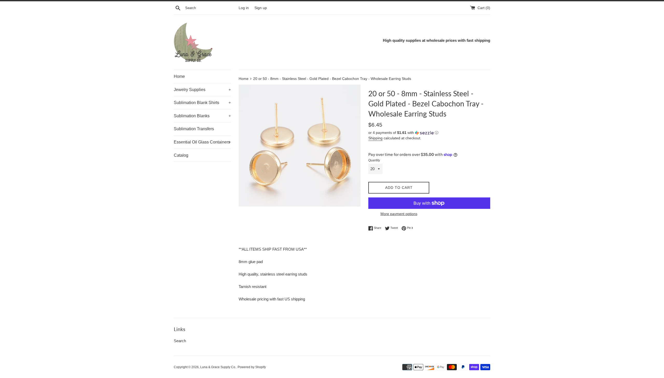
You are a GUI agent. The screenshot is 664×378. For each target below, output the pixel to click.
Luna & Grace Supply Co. (218, 367)
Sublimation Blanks (202, 116)
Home (179, 76)
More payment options (399, 214)
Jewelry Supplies (202, 89)
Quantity (374, 160)
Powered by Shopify (252, 367)
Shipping (375, 138)
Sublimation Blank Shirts (202, 102)
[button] (429, 132)
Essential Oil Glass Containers (202, 142)
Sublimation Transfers (194, 129)
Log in (244, 8)
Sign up (260, 8)
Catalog (181, 155)
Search (180, 341)
